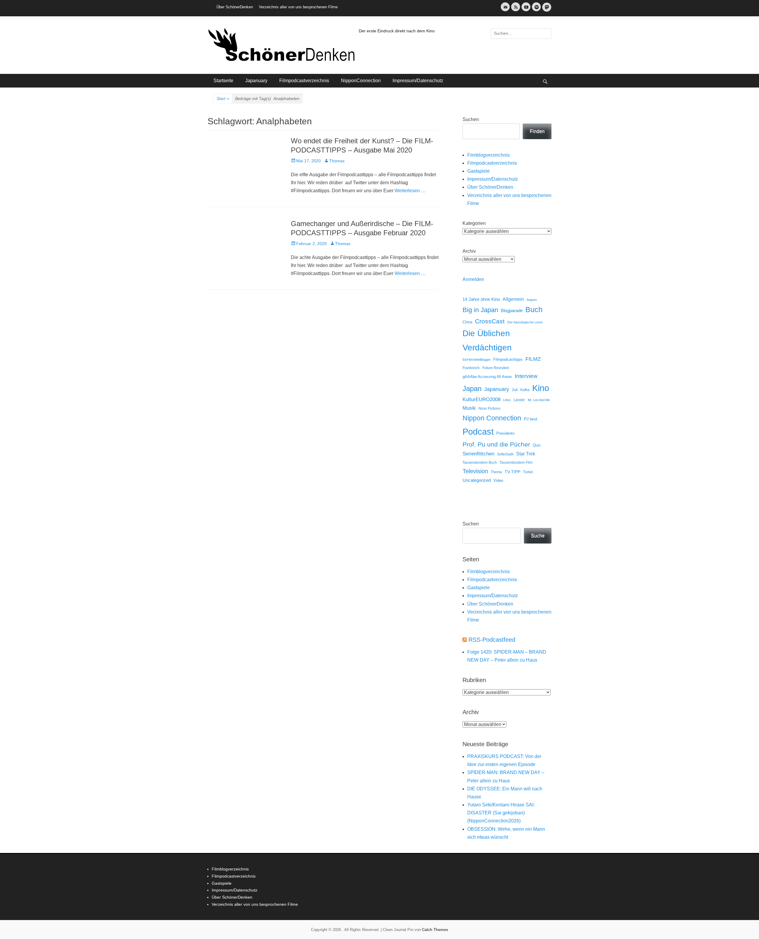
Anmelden (473, 279)
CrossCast (490, 321)
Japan (472, 389)
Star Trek (525, 453)
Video (498, 480)
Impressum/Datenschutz (418, 80)
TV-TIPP (512, 471)
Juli (515, 390)
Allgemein (513, 299)
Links (507, 400)
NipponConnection (361, 80)
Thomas (337, 160)
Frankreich (471, 368)
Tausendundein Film (516, 462)
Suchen (471, 119)
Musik (469, 408)
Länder (519, 400)
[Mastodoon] (546, 10)
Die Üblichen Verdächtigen (487, 340)
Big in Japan (480, 310)
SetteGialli (505, 454)
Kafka (525, 390)
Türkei (528, 472)
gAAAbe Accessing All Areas (487, 376)
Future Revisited (495, 368)
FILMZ (533, 359)
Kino (540, 388)
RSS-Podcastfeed (491, 639)
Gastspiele (478, 171)
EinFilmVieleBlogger (477, 359)
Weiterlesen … (410, 190)
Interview (526, 376)
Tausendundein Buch (480, 462)
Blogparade (512, 310)
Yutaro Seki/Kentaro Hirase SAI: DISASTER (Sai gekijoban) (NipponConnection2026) (501, 812)
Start (222, 98)
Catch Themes (435, 929)
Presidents (505, 433)
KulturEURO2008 (481, 399)
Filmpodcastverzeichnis (304, 80)
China (467, 322)
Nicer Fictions (489, 408)
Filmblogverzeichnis (488, 155)
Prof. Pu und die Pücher (496, 444)
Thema (496, 472)
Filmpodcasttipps (508, 359)
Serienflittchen (478, 454)
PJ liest (530, 419)
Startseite (223, 80)
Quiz (537, 445)
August (532, 299)
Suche (538, 535)
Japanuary (256, 80)
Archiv (469, 251)
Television (475, 471)
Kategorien (474, 223)
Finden (537, 131)
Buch (534, 309)
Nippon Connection (492, 418)
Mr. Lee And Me (539, 400)
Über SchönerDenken (234, 7)
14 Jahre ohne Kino (481, 299)
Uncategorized (477, 480)
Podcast (478, 431)
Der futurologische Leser (525, 322)
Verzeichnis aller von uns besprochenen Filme (298, 7)
